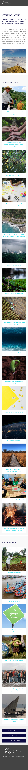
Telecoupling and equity (14, 440)
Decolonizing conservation (14, 175)
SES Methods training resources (14, 412)
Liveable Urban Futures (14, 265)
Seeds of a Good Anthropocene (14, 660)
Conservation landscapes (14, 572)
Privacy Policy (19, 757)
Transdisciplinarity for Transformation (14, 500)
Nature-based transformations (14, 293)
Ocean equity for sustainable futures (14, 353)
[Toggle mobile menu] (25, 3)
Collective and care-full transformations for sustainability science (14, 144)
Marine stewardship (14, 601)
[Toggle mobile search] (23, 3)
